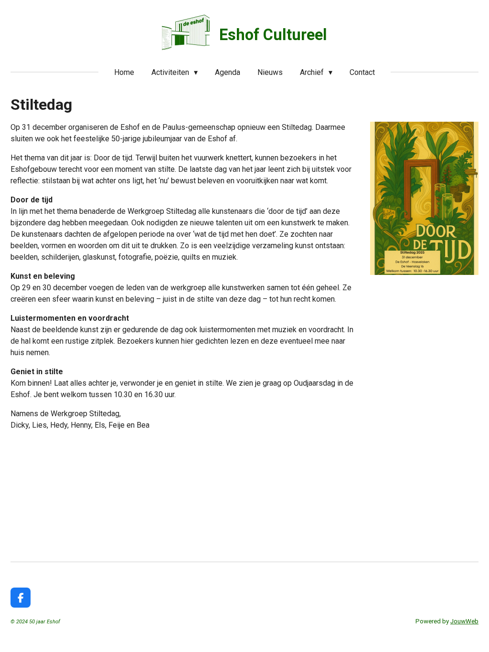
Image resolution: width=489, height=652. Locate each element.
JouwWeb (464, 621)
